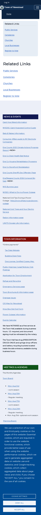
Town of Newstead (13, 7)
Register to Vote (11, 95)
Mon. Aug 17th (14, 401)
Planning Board (10, 421)
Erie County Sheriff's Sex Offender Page (19, 173)
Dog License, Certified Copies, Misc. (19, 261)
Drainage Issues (9, 298)
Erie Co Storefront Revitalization (16, 167)
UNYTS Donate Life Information (16, 223)
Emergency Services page (14, 287)
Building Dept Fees (13, 256)
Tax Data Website (12, 250)
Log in (6, 2)
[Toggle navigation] (37, 7)
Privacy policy (12, 485)
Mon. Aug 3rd (13, 386)
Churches (8, 83)
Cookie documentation (17, 489)
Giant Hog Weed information (15, 122)
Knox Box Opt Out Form (13, 309)
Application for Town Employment (17, 275)
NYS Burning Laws (10, 187)
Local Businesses (11, 89)
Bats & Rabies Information (14, 133)
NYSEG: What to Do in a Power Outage (19, 192)
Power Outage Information (14, 315)
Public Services (10, 70)
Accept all (19, 510)
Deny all (19, 503)
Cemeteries (9, 77)
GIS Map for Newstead (12, 303)
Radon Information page (13, 218)
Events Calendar (10, 320)
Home (8, 14)
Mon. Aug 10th (14, 393)
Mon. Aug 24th (14, 409)
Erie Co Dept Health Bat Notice (16, 156)
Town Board (8, 378)
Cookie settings (19, 496)
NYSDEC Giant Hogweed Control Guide (19, 128)
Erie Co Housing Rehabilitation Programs (20, 161)
